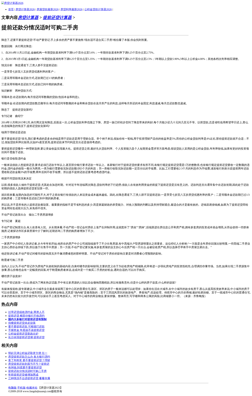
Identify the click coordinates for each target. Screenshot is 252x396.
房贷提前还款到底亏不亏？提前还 (28, 363)
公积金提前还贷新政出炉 (23, 333)
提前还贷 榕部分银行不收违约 (26, 315)
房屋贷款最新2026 (48, 9)
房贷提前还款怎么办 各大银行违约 (29, 356)
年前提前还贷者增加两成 (23, 374)
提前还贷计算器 (57, 17)
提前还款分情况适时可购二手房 (27, 371)
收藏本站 (31, 387)
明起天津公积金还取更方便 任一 (27, 353)
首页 (11, 9)
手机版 (21, 387)
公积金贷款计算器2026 (98, 9)
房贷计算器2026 (25, 9)
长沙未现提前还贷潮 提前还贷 (26, 337)
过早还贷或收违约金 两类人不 (26, 312)
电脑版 (12, 387)
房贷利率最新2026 (71, 9)
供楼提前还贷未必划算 (22, 322)
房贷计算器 (28, 17)
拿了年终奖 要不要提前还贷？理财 (29, 360)
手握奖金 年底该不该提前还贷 (26, 330)
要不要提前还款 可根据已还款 (26, 326)
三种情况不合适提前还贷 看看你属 (29, 378)
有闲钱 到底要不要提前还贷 (25, 367)
